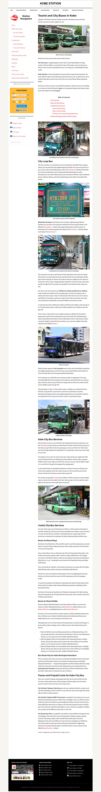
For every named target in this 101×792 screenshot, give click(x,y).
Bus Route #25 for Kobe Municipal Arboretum (65, 113)
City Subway (44, 445)
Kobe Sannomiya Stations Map (20, 78)
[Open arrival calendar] (27, 95)
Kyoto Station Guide (46, 767)
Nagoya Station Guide (47, 772)
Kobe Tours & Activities (19, 136)
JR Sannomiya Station (19, 36)
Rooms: (14, 101)
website (54, 323)
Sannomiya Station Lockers (19, 55)
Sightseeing (15, 59)
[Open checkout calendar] (27, 99)
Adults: (20, 101)
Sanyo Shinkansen (18, 44)
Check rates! (22, 106)
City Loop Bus (55, 100)
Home (13, 25)
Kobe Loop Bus (47, 227)
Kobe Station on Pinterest (76, 773)
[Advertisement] (64, 745)
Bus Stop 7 (52, 232)
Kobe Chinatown (71, 170)
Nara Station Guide (46, 770)
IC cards (55, 478)
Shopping (14, 63)
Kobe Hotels (15, 51)
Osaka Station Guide (46, 765)
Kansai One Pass (47, 728)
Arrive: (13, 93)
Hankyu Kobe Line (43, 609)
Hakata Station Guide (46, 774)
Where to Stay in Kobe (18, 74)
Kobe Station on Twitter (75, 768)
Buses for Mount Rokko (59, 111)
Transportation (16, 40)
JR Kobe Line (69, 607)
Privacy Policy (69, 787)
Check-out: (14, 97)
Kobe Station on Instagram (76, 770)
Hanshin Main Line (72, 609)
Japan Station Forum (75, 776)
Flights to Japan (17, 123)
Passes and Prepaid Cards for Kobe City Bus (63, 116)
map (49, 560)
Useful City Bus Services (58, 106)
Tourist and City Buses (19, 48)
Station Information (17, 29)
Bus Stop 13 (73, 229)
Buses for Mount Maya (59, 108)
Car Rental (16, 132)
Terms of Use (76, 787)
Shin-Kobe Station (18, 32)
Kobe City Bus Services (57, 103)
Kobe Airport (15, 70)
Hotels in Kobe (17, 127)
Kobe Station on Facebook (76, 765)
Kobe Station (50, 3)
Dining (13, 66)
